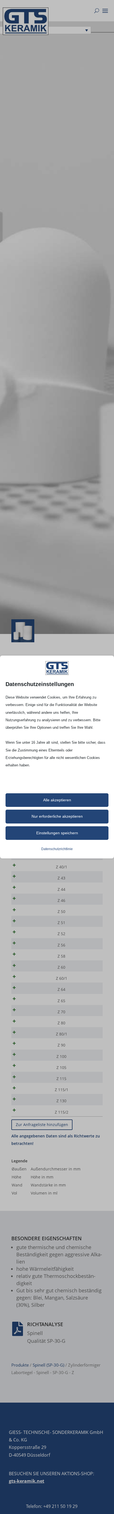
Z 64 (61, 989)
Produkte (20, 1365)
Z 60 (61, 967)
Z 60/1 (61, 978)
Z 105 (61, 1067)
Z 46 (61, 900)
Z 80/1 (61, 1034)
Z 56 (61, 945)
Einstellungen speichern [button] (57, 833)
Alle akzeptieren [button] (57, 800)
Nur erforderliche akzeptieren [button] (57, 816)
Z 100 (61, 1056)
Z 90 (61, 1045)
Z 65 (61, 1000)
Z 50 (61, 911)
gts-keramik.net (26, 1481)
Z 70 (61, 1011)
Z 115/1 (61, 1089)
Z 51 (61, 922)
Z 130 (61, 1100)
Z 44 (61, 889)
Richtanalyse (45, 1324)
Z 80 (61, 1022)
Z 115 (61, 1078)
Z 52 (61, 933)
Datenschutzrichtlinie (57, 849)
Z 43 (61, 878)
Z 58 (61, 956)
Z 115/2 (61, 1112)
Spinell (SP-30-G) (48, 1365)
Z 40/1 (61, 866)
